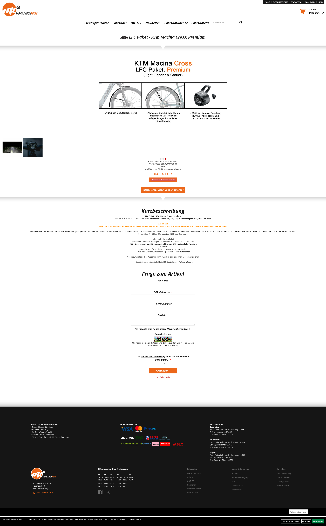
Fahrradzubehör (176, 23)
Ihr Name (163, 280)
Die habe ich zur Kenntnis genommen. (163, 358)
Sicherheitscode (163, 334)
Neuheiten (153, 23)
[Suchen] (240, 22)
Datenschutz (237, 485)
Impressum (237, 489)
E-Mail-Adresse (162, 292)
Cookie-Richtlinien (134, 519)
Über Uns (309, 2)
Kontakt (235, 473)
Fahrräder (119, 23)
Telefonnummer (163, 303)
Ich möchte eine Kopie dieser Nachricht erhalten (161, 328)
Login (320, 2)
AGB (233, 481)
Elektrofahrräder (96, 23)
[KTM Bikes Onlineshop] (41, 9)
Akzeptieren (318, 521)
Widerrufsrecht (282, 485)
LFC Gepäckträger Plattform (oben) (178, 262)
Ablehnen (306, 521)
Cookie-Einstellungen (291, 521)
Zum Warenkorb (280, 2)
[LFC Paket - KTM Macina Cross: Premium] (163, 95)
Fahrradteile (200, 23)
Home (267, 2)
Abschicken (162, 370)
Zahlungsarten (282, 481)
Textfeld (162, 315)
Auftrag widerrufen (298, 512)
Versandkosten (174, 169)
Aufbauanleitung (283, 473)
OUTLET (136, 23)
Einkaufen (296, 2)
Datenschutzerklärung (153, 356)
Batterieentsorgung (240, 477)
